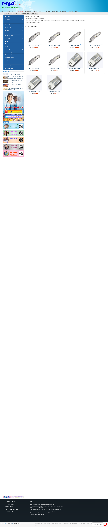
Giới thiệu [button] (7, 11)
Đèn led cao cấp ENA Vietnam (51, 523)
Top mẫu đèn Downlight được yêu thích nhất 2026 (15, 89)
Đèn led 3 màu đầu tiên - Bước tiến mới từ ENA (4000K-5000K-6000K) (15, 77)
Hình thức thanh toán (9, 507)
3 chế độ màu (35, 18)
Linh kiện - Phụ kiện (9, 68)
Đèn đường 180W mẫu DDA (75, 45)
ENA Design (83, 523)
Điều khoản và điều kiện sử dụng (11, 513)
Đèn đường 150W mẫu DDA (95, 45)
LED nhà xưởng (8, 49)
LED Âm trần (7, 16)
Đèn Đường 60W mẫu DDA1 (54, 91)
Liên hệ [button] (76, 11)
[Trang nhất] (2, 11)
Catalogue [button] (47, 11)
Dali (38, 22)
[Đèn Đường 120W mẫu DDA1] (34, 82)
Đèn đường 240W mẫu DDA (34, 45)
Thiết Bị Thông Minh (9, 57)
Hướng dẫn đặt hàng (9, 506)
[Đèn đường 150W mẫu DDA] (94, 37)
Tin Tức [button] (14, 11)
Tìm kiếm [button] (70, 11)
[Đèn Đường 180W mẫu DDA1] (94, 60)
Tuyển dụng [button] (28, 11)
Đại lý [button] (40, 11)
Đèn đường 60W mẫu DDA (55, 68)
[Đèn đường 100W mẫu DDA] (34, 60)
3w (26, 20)
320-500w (77, 20)
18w (52, 20)
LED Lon (6, 41)
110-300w (72, 20)
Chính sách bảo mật (9, 511)
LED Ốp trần (7, 19)
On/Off (34, 22)
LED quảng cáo (8, 65)
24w (59, 20)
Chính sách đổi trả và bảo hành (11, 509)
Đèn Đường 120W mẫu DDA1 (34, 91)
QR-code (10, 523)
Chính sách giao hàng (9, 504)
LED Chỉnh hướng (8, 24)
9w (38, 20)
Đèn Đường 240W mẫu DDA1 (74, 68)
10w (42, 20)
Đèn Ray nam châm (9, 35)
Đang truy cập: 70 (17, 523)
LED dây (6, 60)
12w (45, 20)
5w (29, 20)
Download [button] (55, 11)
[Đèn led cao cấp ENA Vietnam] (11, 4)
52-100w (67, 20)
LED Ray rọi (7, 33)
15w (48, 20)
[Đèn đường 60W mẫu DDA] (54, 60)
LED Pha (6, 46)
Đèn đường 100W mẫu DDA (34, 68)
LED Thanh (7, 63)
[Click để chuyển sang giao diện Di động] (5, 523)
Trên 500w (82, 20)
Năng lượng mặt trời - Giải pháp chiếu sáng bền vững (15, 81)
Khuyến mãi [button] (63, 11)
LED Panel (7, 43)
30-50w (63, 20)
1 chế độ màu (28, 18)
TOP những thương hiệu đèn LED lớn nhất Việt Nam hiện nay (15, 74)
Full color (42, 18)
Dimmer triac (28, 22)
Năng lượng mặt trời (9, 54)
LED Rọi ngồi (7, 38)
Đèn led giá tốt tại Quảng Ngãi (14, 84)
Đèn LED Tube (8, 27)
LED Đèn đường (8, 52)
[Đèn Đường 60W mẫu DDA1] (54, 82)
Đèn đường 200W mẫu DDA (54, 45)
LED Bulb (7, 30)
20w (55, 20)
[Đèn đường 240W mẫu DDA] (34, 37)
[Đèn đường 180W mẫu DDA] (74, 37)
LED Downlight (8, 22)
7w (35, 20)
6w (32, 20)
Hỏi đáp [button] (35, 11)
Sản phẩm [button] (20, 11)
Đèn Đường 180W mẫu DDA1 (94, 68)
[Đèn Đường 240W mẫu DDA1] (74, 60)
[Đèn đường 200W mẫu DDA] (54, 37)
